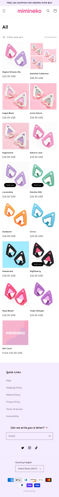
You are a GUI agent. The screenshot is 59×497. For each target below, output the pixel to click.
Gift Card (6, 348)
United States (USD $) (27, 468)
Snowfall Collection (39, 73)
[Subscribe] (49, 436)
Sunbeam (7, 231)
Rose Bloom (8, 311)
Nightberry (35, 271)
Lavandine (7, 192)
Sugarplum (7, 152)
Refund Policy (13, 394)
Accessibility (12, 416)
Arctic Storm (36, 113)
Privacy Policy (13, 401)
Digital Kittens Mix (11, 72)
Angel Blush (8, 113)
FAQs (8, 380)
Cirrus (33, 231)
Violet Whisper (37, 311)
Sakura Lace (36, 152)
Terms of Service (14, 409)
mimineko (32, 491)
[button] (3, 10)
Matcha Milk (36, 192)
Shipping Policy (14, 387)
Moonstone (7, 271)
